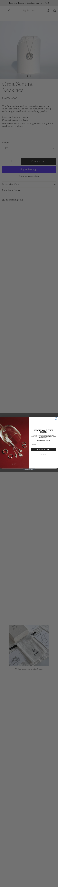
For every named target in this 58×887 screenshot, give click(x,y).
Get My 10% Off (43, 449)
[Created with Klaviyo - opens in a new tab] (29, 469)
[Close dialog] (56, 418)
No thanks (44, 454)
